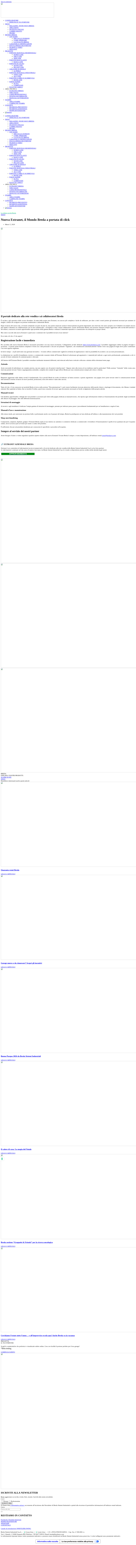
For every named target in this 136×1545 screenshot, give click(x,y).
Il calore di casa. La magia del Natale (16, 1149)
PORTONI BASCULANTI (18, 60)
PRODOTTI (9, 51)
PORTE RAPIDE (14, 82)
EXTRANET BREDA (16, 91)
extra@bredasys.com (109, 435)
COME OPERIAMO (20, 40)
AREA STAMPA (14, 101)
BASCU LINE (18, 62)
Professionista (15, 1501)
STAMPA (8, 100)
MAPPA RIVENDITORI (17, 110)
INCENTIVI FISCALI (16, 29)
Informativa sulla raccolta (47, 1541)
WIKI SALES (13, 92)
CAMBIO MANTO (15, 31)
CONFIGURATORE (11, 20)
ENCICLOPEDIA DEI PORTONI (20, 45)
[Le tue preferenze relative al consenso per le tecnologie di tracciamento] (2, 1159)
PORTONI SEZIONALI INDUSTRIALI (22, 73)
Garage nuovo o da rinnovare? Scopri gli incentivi (21, 963)
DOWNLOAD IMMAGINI (18, 96)
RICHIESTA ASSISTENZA (18, 109)
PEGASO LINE (19, 67)
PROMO (12, 33)
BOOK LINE (18, 80)
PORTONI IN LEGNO (16, 64)
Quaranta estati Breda (10, 870)
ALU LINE (17, 76)
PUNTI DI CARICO (16, 87)
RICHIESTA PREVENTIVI (18, 107)
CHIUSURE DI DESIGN (17, 69)
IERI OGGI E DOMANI (22, 38)
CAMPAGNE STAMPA (17, 103)
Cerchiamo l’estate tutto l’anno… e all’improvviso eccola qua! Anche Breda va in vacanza (38, 1335)
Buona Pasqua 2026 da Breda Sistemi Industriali (21, 1056)
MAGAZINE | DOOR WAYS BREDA (21, 26)
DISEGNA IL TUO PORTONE (19, 22)
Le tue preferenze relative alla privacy (77, 1541)
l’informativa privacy (17, 1505)
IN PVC (16, 83)
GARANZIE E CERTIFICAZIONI (20, 44)
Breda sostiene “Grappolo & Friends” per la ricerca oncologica (27, 1242)
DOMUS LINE (18, 55)
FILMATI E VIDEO (15, 47)
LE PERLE (17, 71)
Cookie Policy (41, 1532)
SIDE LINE (17, 58)
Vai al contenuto (6, 2)
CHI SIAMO (13, 36)
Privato (6, 1501)
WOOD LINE (18, 65)
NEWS (7, 24)
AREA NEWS (13, 27)
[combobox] (11, 1509)
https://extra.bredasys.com (91, 345)
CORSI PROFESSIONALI (18, 94)
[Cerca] (2, 1511)
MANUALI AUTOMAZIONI (19, 98)
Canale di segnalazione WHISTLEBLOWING (16, 1528)
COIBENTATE (18, 85)
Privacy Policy (29, 1532)
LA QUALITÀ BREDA (21, 42)
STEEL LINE (18, 74)
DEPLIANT (13, 49)
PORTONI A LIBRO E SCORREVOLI (22, 78)
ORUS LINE (18, 56)
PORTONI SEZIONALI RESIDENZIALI (22, 53)
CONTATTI (9, 105)
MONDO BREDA (11, 35)
